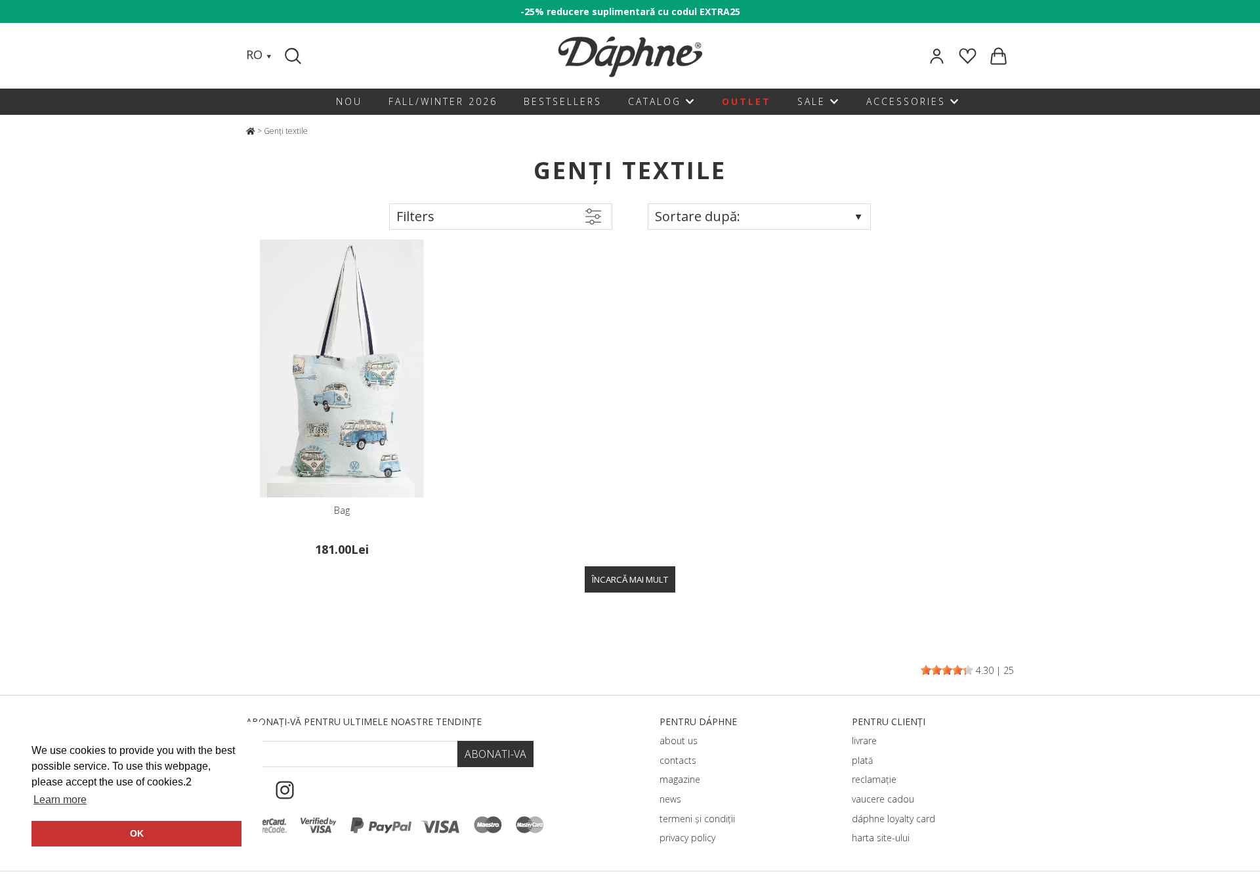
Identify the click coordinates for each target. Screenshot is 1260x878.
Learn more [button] (60, 799)
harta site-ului (881, 837)
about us (679, 740)
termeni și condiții (697, 818)
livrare (864, 740)
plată (862, 760)
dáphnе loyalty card (893, 818)
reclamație (874, 779)
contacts (678, 760)
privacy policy (687, 837)
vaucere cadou (883, 799)
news (670, 799)
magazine (680, 779)
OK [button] (137, 833)
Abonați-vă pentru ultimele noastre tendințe (364, 721)
